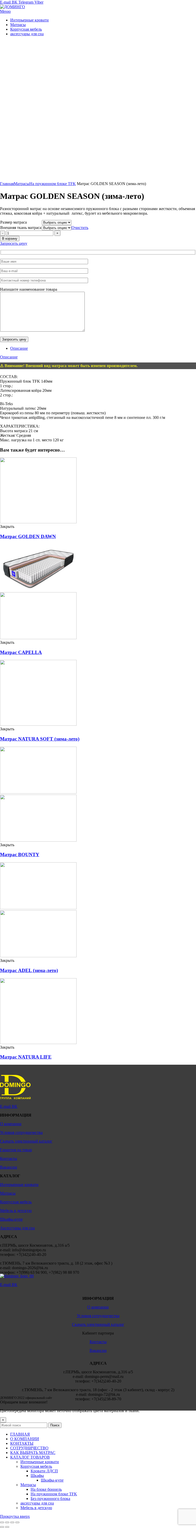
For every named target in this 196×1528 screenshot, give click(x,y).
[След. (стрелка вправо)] (7, 1527)
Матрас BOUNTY (19, 854)
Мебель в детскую (16, 1210)
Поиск (54, 1425)
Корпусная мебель (16, 1202)
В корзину (9, 238)
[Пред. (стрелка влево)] (2, 1527)
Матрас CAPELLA (21, 652)
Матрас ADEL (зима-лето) (29, 970)
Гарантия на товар (16, 1150)
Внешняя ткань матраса (20, 227)
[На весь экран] (12, 1522)
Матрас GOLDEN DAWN (28, 536)
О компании (10, 1124)
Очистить (79, 227)
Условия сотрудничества (21, 1132)
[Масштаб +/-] (17, 1522)
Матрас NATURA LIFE (26, 1057)
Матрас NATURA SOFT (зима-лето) (39, 739)
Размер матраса (13, 222)
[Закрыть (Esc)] (2, 1522)
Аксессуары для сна (17, 1228)
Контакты (8, 1158)
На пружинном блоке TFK (52, 183)
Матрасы (21, 183)
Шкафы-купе (11, 1219)
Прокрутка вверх (15, 1516)
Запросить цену (13, 243)
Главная (7, 183)
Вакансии (8, 1167)
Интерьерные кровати (19, 1184)
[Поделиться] (7, 1522)
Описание (19, 348)
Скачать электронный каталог (26, 1141)
